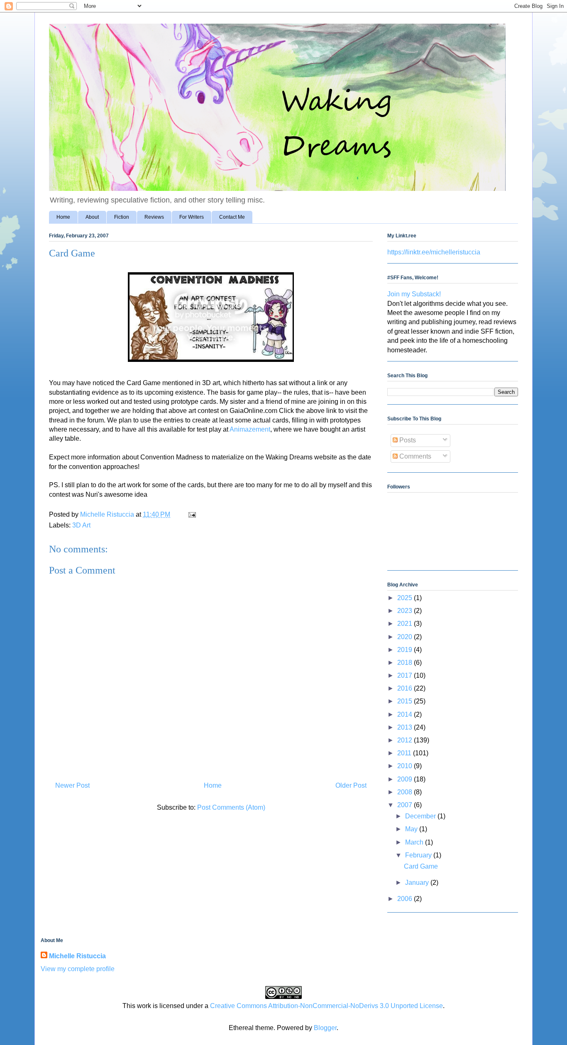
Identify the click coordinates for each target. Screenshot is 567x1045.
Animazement (250, 429)
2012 (405, 740)
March (415, 842)
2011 (405, 753)
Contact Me (232, 217)
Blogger (325, 1027)
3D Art (81, 525)
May (412, 829)
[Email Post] (191, 514)
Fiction (121, 217)
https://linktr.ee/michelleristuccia (433, 252)
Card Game (421, 866)
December (421, 816)
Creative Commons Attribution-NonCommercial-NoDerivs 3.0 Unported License (326, 1005)
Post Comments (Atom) (231, 807)
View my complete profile (78, 968)
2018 (405, 662)
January (417, 882)
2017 (405, 675)
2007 (405, 804)
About (92, 217)
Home (63, 217)
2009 (405, 779)
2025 (405, 597)
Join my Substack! (414, 294)
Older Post (351, 785)
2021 (405, 623)
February (419, 855)
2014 (405, 714)
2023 (405, 610)
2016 (405, 688)
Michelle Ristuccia (77, 956)
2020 (405, 636)
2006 (405, 898)
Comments (414, 456)
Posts (407, 440)
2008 (405, 792)
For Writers (191, 217)
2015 (405, 701)
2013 (405, 727)
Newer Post (72, 785)
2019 (405, 649)
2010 (405, 765)
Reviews (154, 217)
